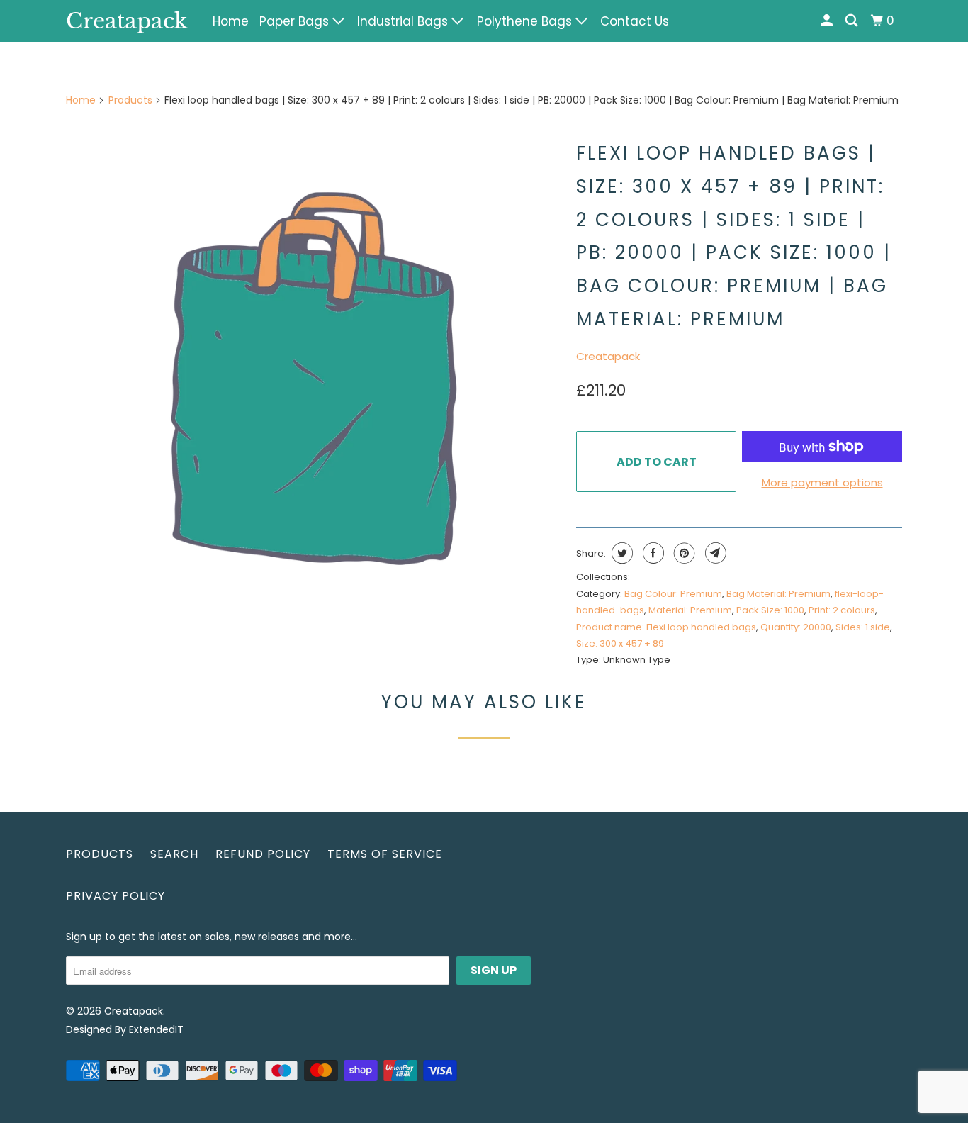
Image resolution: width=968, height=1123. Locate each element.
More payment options (822, 482)
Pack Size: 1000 (770, 610)
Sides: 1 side (862, 627)
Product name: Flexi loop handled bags (666, 627)
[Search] (852, 21)
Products (130, 100)
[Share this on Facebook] (651, 553)
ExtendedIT (156, 1029)
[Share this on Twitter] (620, 553)
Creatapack (126, 21)
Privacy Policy (115, 896)
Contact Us (634, 21)
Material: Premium (690, 610)
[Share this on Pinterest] (682, 553)
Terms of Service (384, 854)
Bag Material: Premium (778, 593)
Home (231, 21)
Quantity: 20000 (795, 627)
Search (174, 854)
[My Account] (828, 21)
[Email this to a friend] (714, 553)
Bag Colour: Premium (673, 593)
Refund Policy (262, 854)
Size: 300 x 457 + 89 (620, 643)
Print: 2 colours (842, 610)
